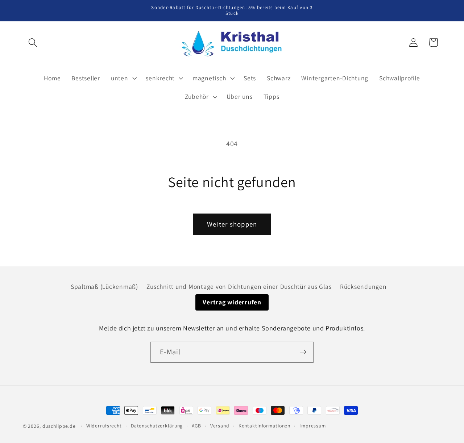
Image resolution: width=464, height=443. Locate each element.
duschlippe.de (59, 426)
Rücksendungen (363, 286)
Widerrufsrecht (104, 425)
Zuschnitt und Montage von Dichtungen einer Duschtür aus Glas (238, 286)
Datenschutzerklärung (157, 425)
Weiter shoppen (232, 224)
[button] (33, 42)
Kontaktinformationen (265, 425)
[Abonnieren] (303, 352)
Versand (219, 425)
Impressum (312, 425)
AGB (196, 425)
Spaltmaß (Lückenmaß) (104, 286)
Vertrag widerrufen (232, 302)
